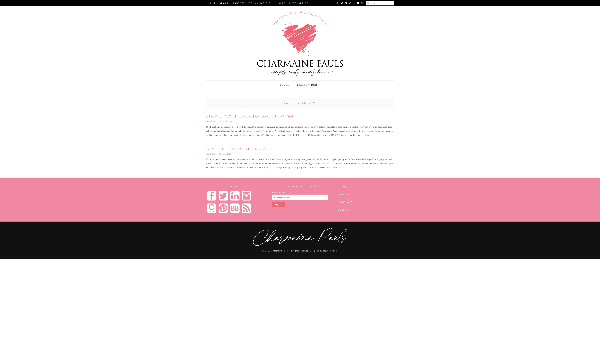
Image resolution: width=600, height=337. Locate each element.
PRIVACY (345, 187)
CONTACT (345, 209)
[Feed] (362, 3)
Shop (282, 3)
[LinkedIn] (354, 3)
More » (368, 135)
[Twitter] (342, 3)
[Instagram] (350, 3)
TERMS (343, 194)
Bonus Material (260, 3)
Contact (238, 3)
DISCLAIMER (348, 202)
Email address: (279, 192)
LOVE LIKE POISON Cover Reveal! (237, 149)
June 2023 (228, 121)
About (224, 3)
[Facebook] (338, 3)
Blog (221, 121)
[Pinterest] (346, 3)
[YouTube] (358, 3)
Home (212, 3)
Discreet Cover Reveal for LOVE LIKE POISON (250, 116)
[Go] (368, 3)
